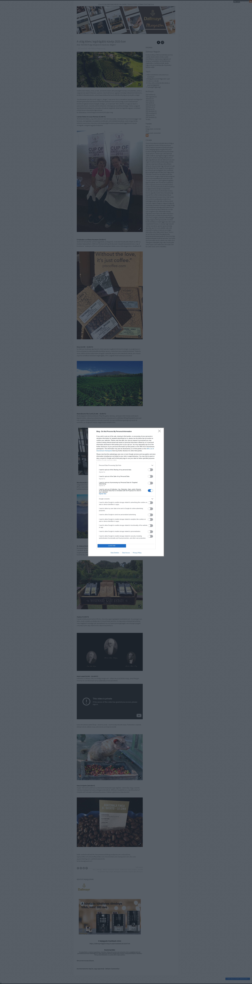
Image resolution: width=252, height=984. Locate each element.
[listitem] (126, 465)
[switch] (150, 469)
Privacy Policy (137, 552)
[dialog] (126, 492)
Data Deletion (115, 552)
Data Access (126, 552)
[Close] (160, 431)
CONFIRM (111, 546)
